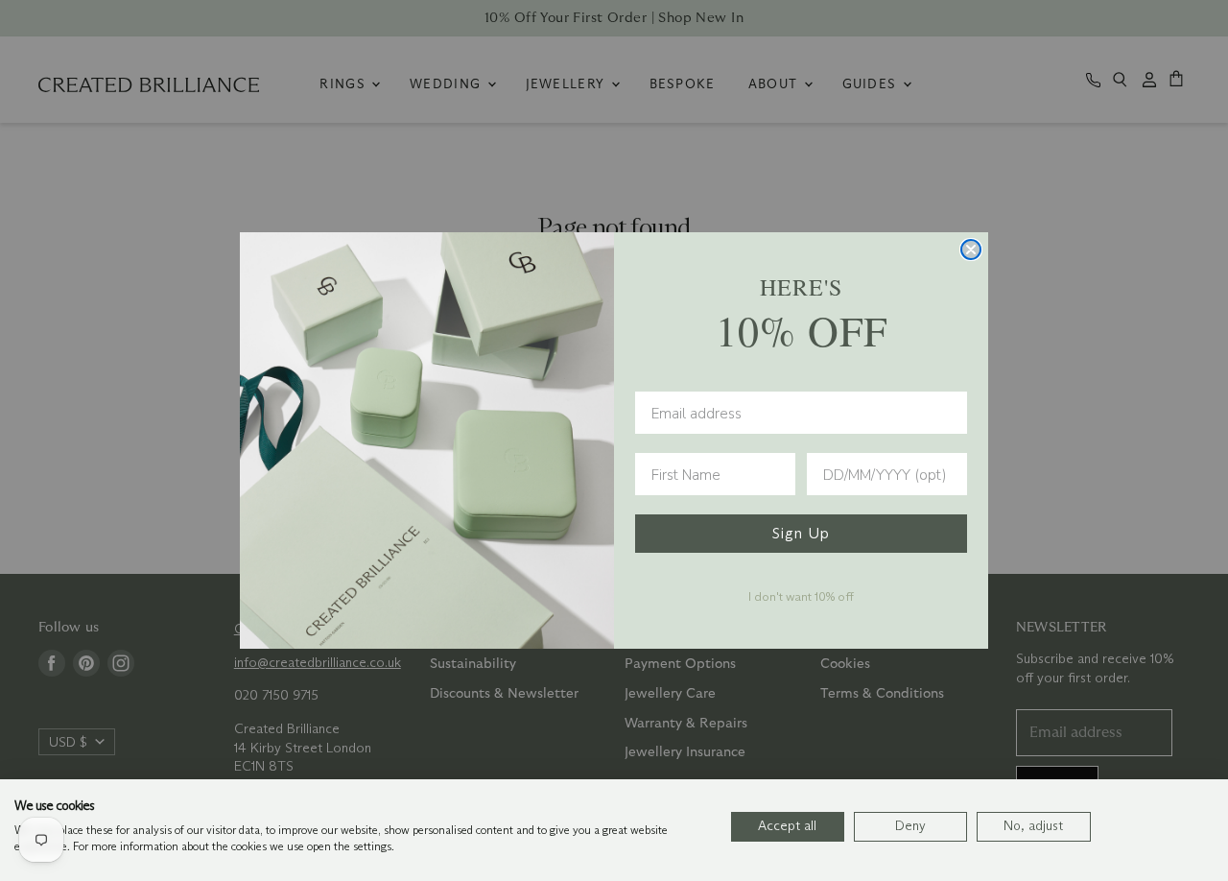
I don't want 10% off (801, 596)
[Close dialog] (970, 249)
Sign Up (801, 533)
